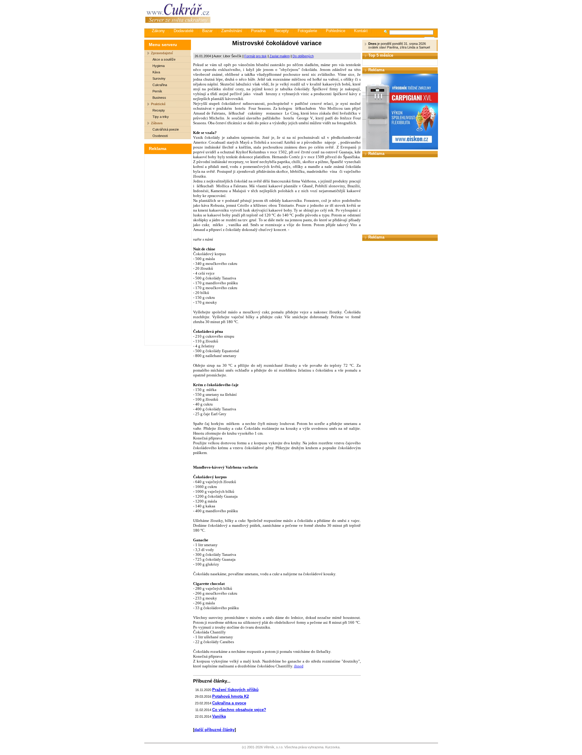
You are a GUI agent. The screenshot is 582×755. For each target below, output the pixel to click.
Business (159, 97)
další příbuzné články (214, 729)
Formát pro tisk (255, 56)
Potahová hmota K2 (230, 696)
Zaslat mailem (279, 56)
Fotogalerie (307, 30)
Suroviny (159, 78)
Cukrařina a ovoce (229, 703)
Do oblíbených (303, 56)
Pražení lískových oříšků (235, 689)
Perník (157, 91)
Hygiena (158, 66)
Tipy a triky (160, 117)
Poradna (258, 30)
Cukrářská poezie (165, 129)
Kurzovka (332, 747)
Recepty (281, 30)
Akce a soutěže (164, 59)
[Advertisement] (327, 13)
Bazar (207, 30)
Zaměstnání (231, 30)
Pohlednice (335, 30)
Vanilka (219, 716)
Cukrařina (159, 85)
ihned (298, 666)
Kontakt (361, 30)
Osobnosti (160, 136)
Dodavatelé (183, 30)
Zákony (158, 30)
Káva (156, 72)
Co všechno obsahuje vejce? (239, 709)
